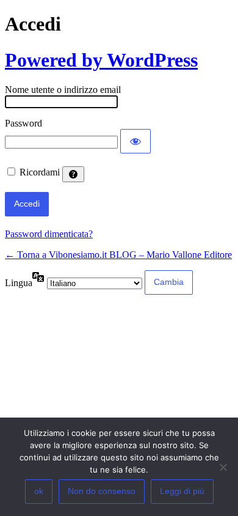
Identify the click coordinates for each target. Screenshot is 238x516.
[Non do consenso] (223, 467)
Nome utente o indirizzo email (63, 89)
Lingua (18, 283)
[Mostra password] (135, 141)
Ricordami (40, 172)
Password (23, 123)
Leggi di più (182, 491)
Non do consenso (101, 491)
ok (38, 491)
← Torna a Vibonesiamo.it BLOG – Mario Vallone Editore (118, 254)
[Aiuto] (73, 174)
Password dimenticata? (49, 234)
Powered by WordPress (101, 60)
